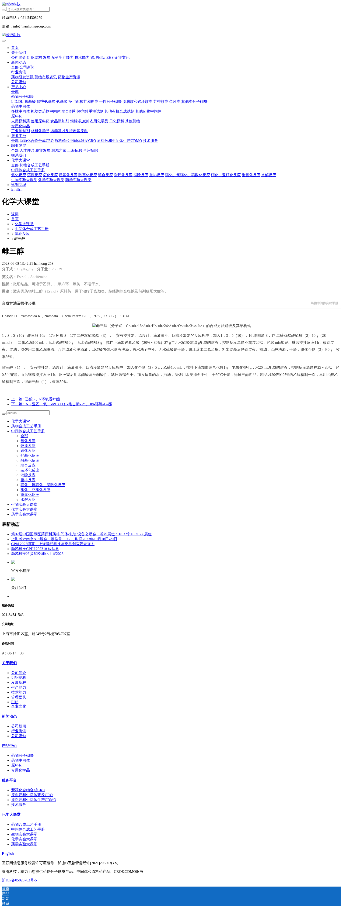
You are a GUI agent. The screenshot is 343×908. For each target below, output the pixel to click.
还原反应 (28, 446)
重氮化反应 (30, 495)
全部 (15, 67)
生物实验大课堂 (24, 504)
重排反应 (28, 480)
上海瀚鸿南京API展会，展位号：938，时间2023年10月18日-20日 (64, 539)
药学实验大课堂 (24, 514)
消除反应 (28, 475)
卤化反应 (28, 451)
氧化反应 (22, 234)
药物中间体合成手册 (324, 303)
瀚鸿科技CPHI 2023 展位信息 (35, 549)
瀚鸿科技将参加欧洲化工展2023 (37, 554)
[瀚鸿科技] (171, 4)
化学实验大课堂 (24, 509)
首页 (15, 48)
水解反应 (28, 500)
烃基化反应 (30, 455)
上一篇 (35, 399)
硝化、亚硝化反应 (35, 490)
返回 (15, 214)
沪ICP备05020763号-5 (19, 880)
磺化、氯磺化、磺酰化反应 (43, 485)
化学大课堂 (24, 224)
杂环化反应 (30, 470)
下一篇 (61, 404)
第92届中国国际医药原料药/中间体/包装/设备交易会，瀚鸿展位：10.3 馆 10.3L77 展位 (81, 534)
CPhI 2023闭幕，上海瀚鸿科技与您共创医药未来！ (52, 544)
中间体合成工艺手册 (32, 229)
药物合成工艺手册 (26, 426)
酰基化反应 (30, 460)
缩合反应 (28, 465)
